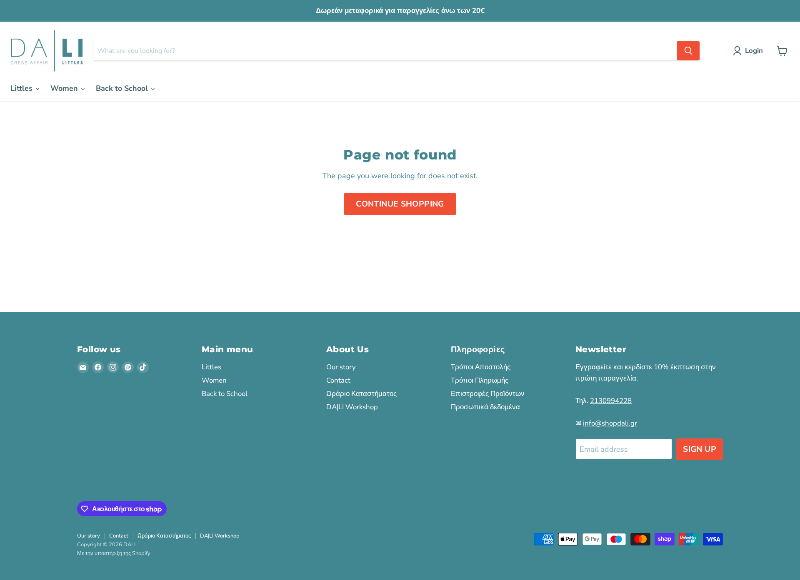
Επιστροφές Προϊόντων (488, 393)
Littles (22, 88)
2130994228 (611, 401)
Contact (338, 380)
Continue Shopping (400, 204)
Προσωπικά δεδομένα (485, 407)
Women (65, 88)
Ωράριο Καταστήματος (361, 393)
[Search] (688, 50)
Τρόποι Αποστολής (480, 367)
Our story (341, 367)
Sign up (699, 449)
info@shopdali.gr (610, 423)
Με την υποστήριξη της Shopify (113, 553)
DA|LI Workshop (352, 407)
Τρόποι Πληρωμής (479, 380)
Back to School (123, 88)
